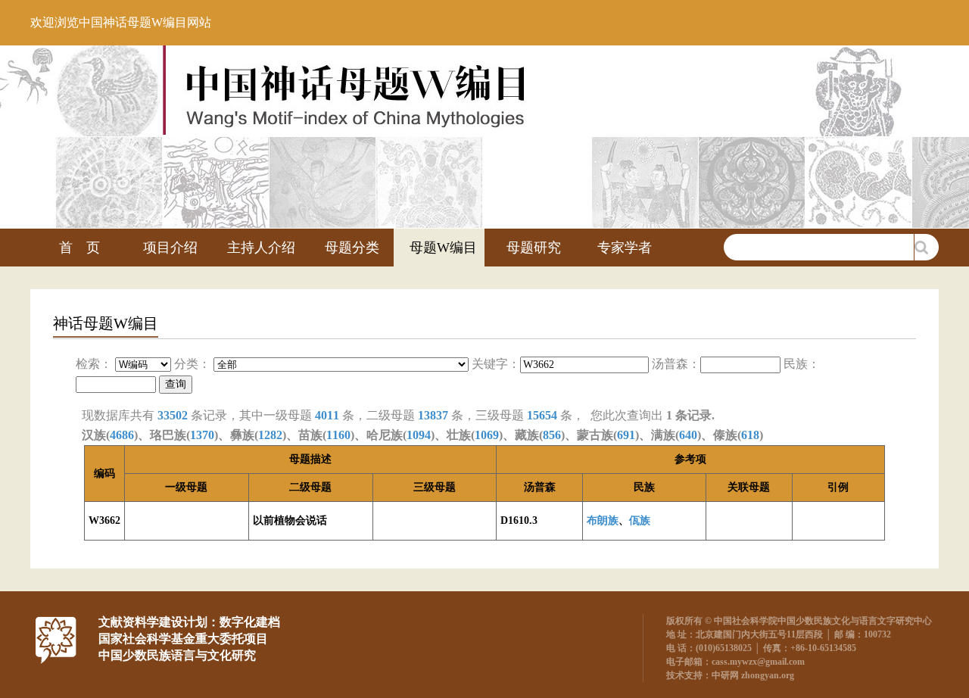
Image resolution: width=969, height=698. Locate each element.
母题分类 (352, 247)
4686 (122, 434)
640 (688, 434)
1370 (202, 434)
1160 (338, 434)
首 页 (79, 247)
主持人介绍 (261, 247)
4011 (327, 415)
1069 (487, 434)
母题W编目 (443, 247)
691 (626, 434)
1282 (270, 434)
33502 (172, 415)
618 (750, 434)
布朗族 (602, 520)
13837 (433, 415)
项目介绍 (170, 247)
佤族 (639, 520)
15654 (542, 415)
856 (552, 434)
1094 (419, 434)
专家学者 (624, 247)
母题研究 (533, 247)
